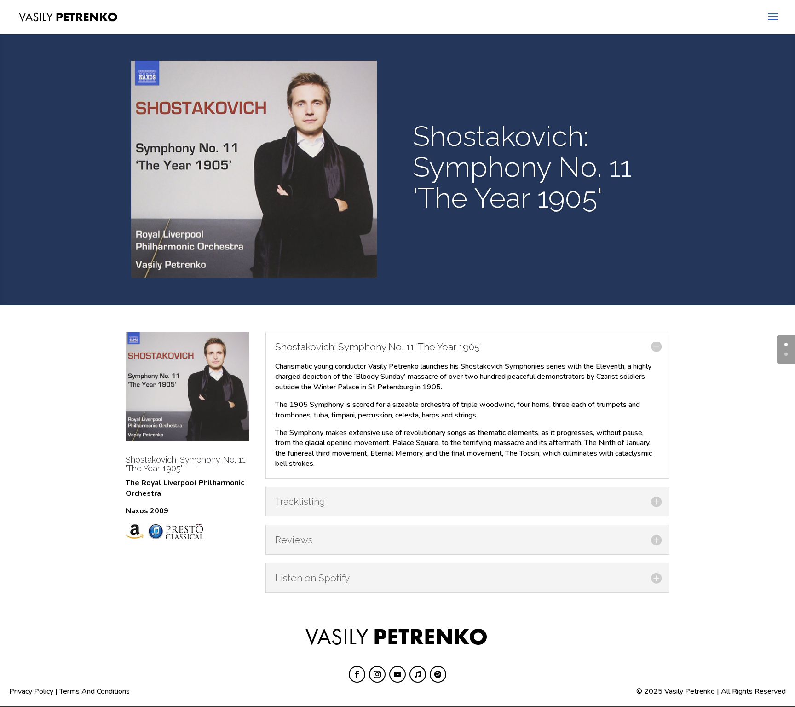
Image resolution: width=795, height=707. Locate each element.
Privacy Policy (31, 691)
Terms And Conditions (94, 691)
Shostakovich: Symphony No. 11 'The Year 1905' (186, 464)
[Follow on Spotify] (438, 674)
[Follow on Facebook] (357, 674)
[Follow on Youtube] (397, 674)
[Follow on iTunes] (417, 674)
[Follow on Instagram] (377, 674)
